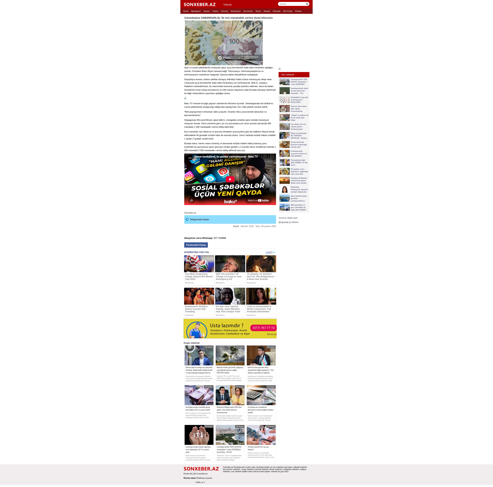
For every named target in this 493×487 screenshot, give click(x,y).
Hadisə (215, 11)
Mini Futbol (287, 11)
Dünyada (276, 11)
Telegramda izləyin (199, 219)
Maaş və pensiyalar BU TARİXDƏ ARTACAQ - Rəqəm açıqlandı (299, 135)
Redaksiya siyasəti (204, 478)
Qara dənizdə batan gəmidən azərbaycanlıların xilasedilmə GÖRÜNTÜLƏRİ (293, 198)
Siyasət (206, 11)
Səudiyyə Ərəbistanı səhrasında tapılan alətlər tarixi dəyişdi (299, 180)
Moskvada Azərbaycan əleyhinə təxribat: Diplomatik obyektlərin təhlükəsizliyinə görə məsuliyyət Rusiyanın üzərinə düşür (293, 189)
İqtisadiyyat (196, 11)
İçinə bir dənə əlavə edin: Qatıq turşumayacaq (299, 108)
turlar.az (295, 222)
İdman (258, 11)
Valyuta (227, 4)
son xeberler (236, 471)
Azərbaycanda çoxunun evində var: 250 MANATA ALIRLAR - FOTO (299, 153)
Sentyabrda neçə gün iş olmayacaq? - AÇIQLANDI (299, 99)
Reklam (298, 11)
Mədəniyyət (235, 11)
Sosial (185, 11)
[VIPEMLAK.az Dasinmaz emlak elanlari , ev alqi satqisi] (285, 222)
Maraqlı (267, 11)
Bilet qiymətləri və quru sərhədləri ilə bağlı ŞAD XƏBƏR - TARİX (299, 207)
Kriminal (224, 11)
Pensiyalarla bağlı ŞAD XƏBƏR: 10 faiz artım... (299, 162)
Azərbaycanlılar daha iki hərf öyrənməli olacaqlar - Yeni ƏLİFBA (299, 90)
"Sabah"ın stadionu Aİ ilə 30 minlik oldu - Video (299, 117)
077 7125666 (220, 238)
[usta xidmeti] (231, 328)
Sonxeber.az (190, 213)
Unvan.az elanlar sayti (288, 218)
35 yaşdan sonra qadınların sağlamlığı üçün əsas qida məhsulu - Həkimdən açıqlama (293, 171)
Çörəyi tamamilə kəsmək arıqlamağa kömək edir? (299, 144)
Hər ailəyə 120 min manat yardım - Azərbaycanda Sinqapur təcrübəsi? (299, 126)
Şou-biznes (248, 11)
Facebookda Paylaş (196, 245)
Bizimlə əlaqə (190, 478)
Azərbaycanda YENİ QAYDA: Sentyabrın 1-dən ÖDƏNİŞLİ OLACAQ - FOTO (299, 81)
